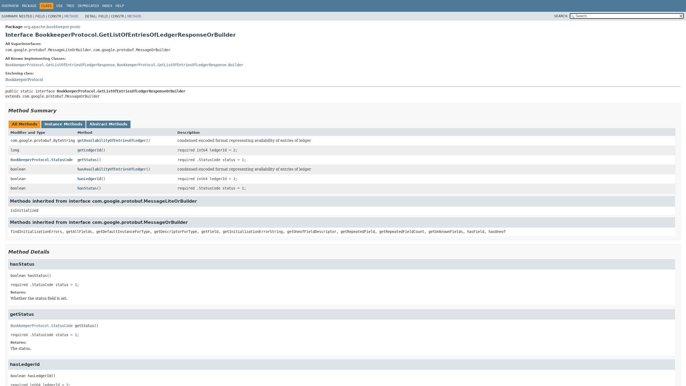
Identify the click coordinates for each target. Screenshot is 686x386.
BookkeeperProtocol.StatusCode (41, 160)
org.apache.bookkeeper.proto (52, 27)
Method (71, 16)
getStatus (87, 160)
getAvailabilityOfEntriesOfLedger (111, 140)
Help (119, 6)
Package (29, 6)
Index (107, 6)
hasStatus (87, 188)
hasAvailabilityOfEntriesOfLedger (111, 169)
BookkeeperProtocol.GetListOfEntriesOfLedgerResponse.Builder (180, 65)
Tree (70, 6)
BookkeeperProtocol (24, 79)
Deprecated (88, 6)
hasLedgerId (89, 179)
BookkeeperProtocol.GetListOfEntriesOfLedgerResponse (60, 65)
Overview (10, 6)
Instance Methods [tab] (63, 124)
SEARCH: (561, 16)
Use (59, 6)
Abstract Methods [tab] (108, 124)
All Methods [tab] (24, 124)
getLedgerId (89, 150)
